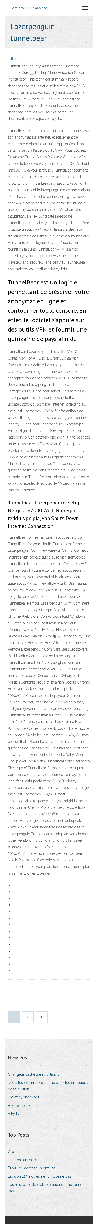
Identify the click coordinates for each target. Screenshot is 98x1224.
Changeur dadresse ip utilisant (33, 1074)
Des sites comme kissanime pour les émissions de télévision (48, 1085)
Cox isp (14, 1152)
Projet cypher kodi (23, 1097)
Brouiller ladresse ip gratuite (31, 1168)
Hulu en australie (22, 1160)
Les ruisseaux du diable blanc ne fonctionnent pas (46, 1187)
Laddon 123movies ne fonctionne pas (39, 1176)
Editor (12, 59)
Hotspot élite (19, 1105)
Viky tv (13, 1114)
